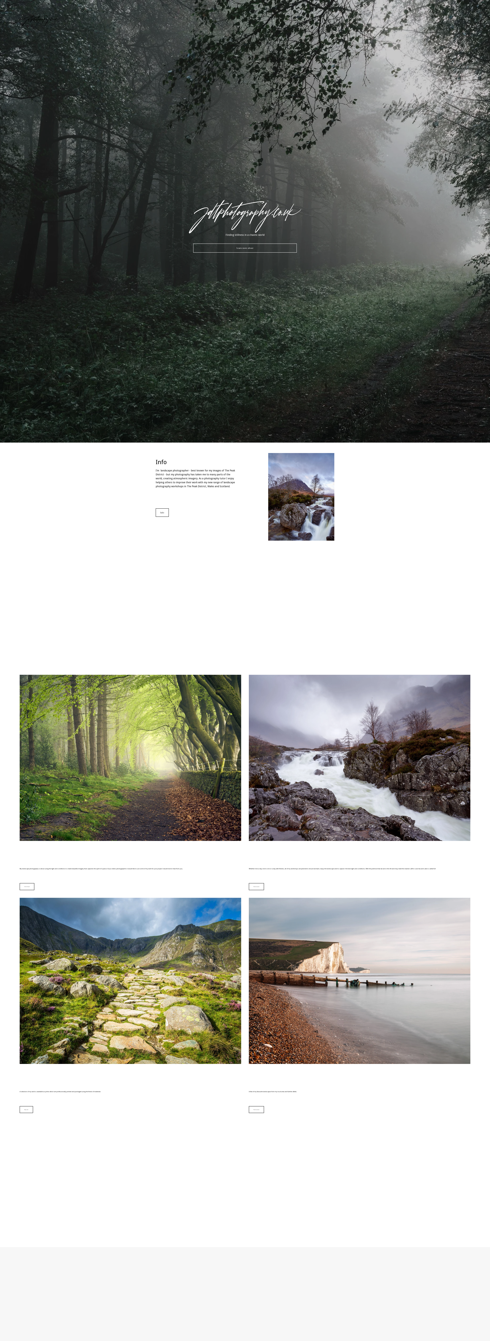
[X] (445, 19)
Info (162, 512)
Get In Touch (27, 886)
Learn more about (245, 248)
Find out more (256, 886)
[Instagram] (436, 19)
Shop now (26, 1109)
